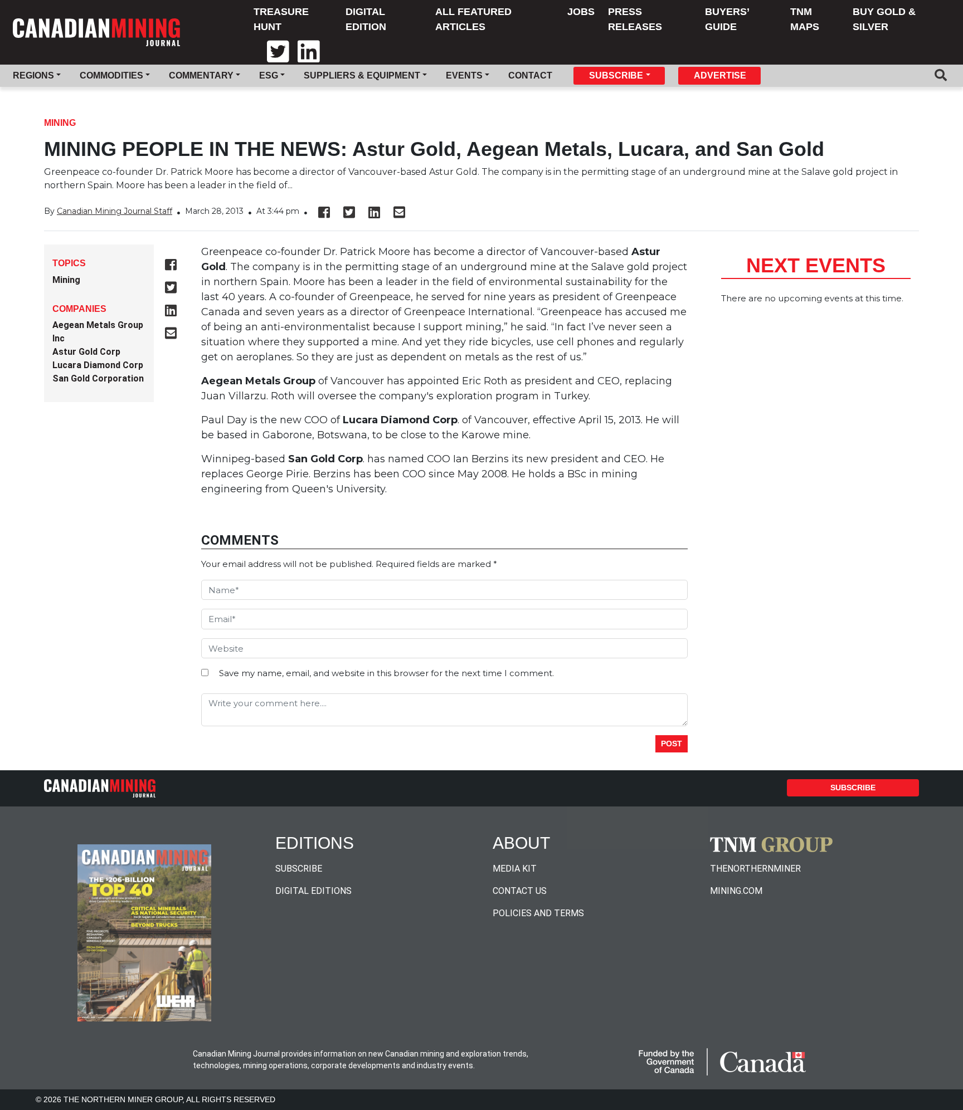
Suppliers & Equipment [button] (362, 75)
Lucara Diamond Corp (97, 365)
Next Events (816, 265)
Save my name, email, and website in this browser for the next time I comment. (386, 673)
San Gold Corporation (98, 378)
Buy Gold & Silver (884, 19)
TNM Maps (804, 19)
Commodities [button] (111, 75)
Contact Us (520, 891)
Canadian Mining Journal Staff (114, 211)
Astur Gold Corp (86, 351)
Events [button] (464, 75)
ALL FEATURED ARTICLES (473, 19)
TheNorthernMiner (755, 868)
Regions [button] (33, 75)
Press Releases (635, 19)
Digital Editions (313, 891)
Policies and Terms (538, 913)
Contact (530, 75)
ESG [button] (268, 75)
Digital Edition (366, 19)
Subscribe (853, 787)
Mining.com (736, 891)
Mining (60, 123)
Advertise (720, 75)
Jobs (581, 11)
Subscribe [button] (616, 75)
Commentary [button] (201, 75)
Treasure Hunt (281, 19)
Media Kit (515, 868)
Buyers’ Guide (727, 19)
